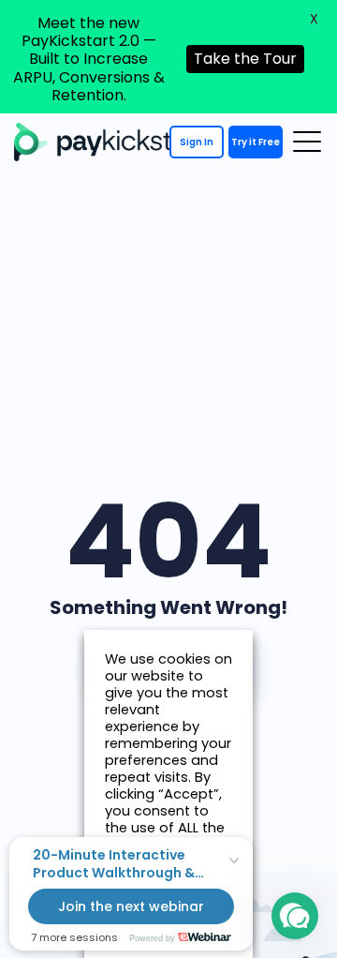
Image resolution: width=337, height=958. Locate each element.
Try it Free (255, 142)
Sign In (196, 142)
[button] (294, 915)
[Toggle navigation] (307, 141)
